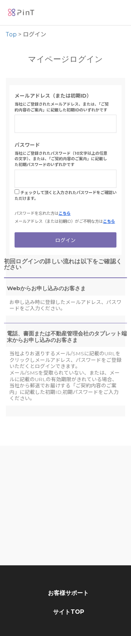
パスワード (27, 145)
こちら (65, 213)
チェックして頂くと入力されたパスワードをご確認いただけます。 (65, 195)
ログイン (65, 240)
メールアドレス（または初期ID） (53, 96)
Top (11, 34)
